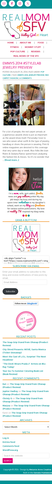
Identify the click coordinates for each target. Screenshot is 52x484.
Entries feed (9, 442)
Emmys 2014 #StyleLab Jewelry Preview (22, 65)
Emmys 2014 (22, 75)
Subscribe (10, 291)
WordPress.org (10, 450)
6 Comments (25, 78)
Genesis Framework (43, 472)
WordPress (40, 479)
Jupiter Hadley (10, 391)
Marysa (6, 405)
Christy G (7, 398)
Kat (4, 384)
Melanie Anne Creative (40, 469)
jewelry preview (36, 75)
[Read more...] (12, 160)
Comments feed (11, 446)
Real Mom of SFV (26, 13)
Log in (6, 438)
